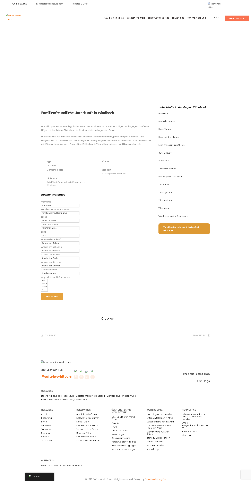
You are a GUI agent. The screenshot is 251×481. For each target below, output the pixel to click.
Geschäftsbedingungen (124, 445)
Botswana (46, 417)
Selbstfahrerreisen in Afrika (160, 421)
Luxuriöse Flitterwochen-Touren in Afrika (159, 426)
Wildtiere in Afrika (155, 445)
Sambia (45, 436)
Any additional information (55, 277)
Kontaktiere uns (196, 18)
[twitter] (236, 3)
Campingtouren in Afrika (159, 414)
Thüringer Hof (165, 192)
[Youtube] (240, 3)
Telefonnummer (50, 224)
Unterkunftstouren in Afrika (160, 417)
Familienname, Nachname (55, 209)
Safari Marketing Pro (155, 479)
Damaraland (113, 395)
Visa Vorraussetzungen (124, 449)
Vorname (46, 201)
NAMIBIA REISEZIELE (114, 18)
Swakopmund (129, 395)
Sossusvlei (69, 395)
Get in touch (47, 465)
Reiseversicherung (121, 438)
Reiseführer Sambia (86, 436)
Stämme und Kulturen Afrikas (158, 433)
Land (43, 231)
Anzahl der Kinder (50, 254)
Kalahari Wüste (49, 399)
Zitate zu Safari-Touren (158, 437)
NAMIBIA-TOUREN (136, 18)
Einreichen (52, 296)
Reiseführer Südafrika (87, 425)
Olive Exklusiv (165, 153)
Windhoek (83, 399)
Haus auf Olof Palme (168, 137)
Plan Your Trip (236, 18)
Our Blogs (203, 381)
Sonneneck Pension (167, 169)
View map (187, 435)
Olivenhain (163, 161)
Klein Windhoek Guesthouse (171, 145)
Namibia (45, 414)
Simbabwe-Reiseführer (88, 440)
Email (44, 216)
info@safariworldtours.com (49, 3)
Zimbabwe (46, 440)
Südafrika (46, 425)
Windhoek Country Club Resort (173, 216)
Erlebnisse (178, 18)
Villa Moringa (165, 200)
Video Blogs (153, 449)
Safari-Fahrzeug (155, 441)
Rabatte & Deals (80, 3)
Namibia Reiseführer (86, 414)
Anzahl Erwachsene (51, 246)
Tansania (46, 429)
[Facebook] (231, 3)
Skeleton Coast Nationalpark (90, 395)
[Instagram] (245, 3)
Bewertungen (118, 434)
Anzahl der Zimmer (51, 262)
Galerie (115, 423)
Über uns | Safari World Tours (123, 418)
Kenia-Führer (82, 421)
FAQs (114, 426)
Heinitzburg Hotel (167, 121)
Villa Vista (163, 208)
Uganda (45, 433)
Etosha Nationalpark (51, 395)
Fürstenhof (163, 113)
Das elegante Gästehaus (170, 177)
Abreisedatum (49, 269)
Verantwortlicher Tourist (124, 441)
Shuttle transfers (158, 18)
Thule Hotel (164, 184)
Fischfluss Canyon (67, 399)
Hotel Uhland (164, 129)
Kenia (44, 421)
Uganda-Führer (84, 433)
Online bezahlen (120, 430)
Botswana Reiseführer (87, 417)
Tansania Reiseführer (87, 429)
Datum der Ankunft (51, 239)
